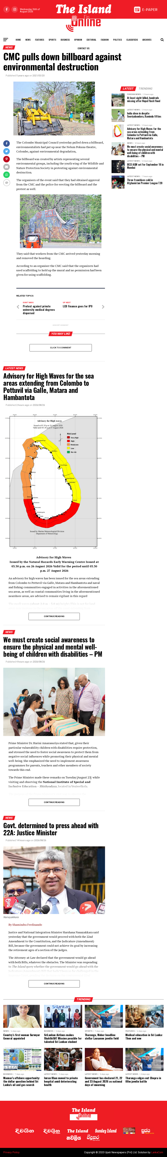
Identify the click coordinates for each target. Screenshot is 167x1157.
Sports (52, 39)
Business (65, 39)
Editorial (91, 39)
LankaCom (157, 1152)
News (27, 39)
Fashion (105, 39)
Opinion (78, 39)
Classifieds (132, 39)
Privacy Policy (11, 1152)
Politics (117, 39)
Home (18, 39)
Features (39, 39)
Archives (146, 39)
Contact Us (83, 48)
